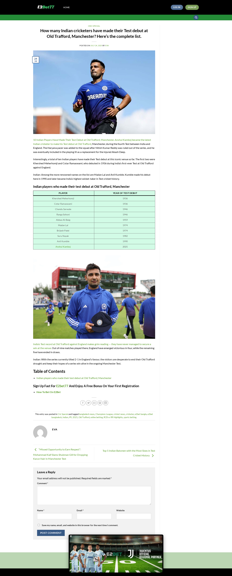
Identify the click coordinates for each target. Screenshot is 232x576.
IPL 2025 (73, 417)
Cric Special (94, 26)
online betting (96, 417)
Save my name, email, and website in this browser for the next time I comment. (80, 525)
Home (66, 7)
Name (40, 510)
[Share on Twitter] (88, 402)
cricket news (119, 414)
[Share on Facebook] (82, 402)
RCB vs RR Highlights (113, 417)
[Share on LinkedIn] (105, 402)
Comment (42, 483)
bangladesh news (87, 414)
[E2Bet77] (46, 7)
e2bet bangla (141, 414)
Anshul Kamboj (63, 246)
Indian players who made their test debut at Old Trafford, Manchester (73, 377)
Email (80, 510)
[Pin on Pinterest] (100, 402)
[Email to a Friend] (94, 402)
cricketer (130, 414)
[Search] (196, 17)
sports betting (130, 417)
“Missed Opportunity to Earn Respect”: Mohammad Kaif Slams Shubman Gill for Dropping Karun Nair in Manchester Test (60, 454)
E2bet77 (62, 386)
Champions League (104, 414)
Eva (107, 45)
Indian (65, 417)
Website (120, 510)
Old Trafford (84, 417)
